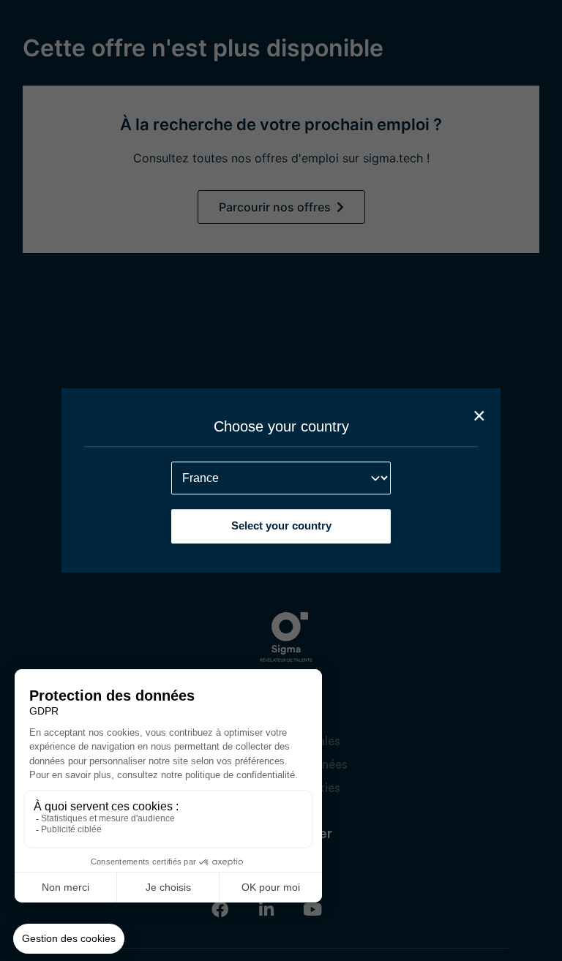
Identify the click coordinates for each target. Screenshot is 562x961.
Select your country (281, 525)
